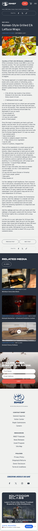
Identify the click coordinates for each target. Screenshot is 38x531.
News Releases (19, 440)
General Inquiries (19, 416)
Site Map (19, 446)
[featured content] (19, 509)
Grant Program (19, 443)
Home (3, 9)
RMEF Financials (19, 437)
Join (25, 3)
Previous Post (10, 241)
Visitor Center (19, 419)
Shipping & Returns (19, 460)
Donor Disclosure (19, 464)
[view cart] (30, 4)
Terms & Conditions (19, 467)
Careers (19, 426)
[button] (18, 13)
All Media (6, 264)
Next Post (28, 241)
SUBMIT (19, 381)
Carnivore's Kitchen (8, 33)
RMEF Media (8, 9)
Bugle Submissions (19, 423)
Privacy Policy (19, 457)
